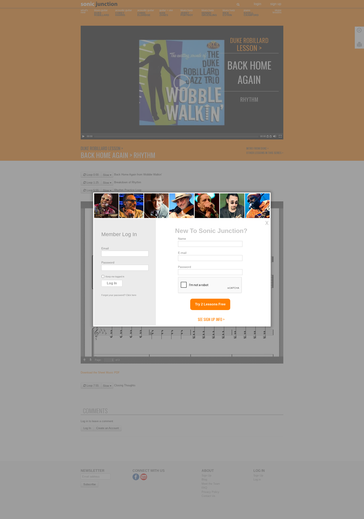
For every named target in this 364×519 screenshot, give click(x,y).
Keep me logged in (115, 276)
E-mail (182, 252)
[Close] (266, 223)
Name (182, 238)
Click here (131, 295)
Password (107, 262)
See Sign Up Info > (211, 319)
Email (105, 248)
